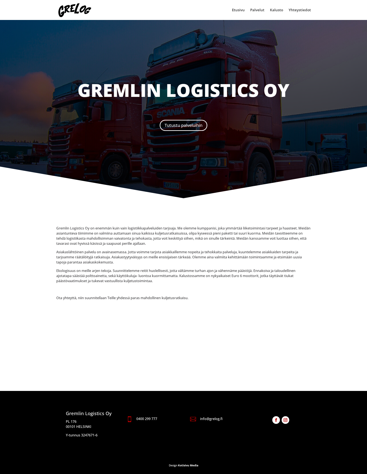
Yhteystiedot (300, 10)
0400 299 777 (146, 418)
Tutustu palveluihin (183, 125)
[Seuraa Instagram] (285, 420)
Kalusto (276, 10)
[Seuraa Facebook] (276, 420)
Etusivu (238, 10)
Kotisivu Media (188, 465)
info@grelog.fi (211, 418)
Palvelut (257, 10)
